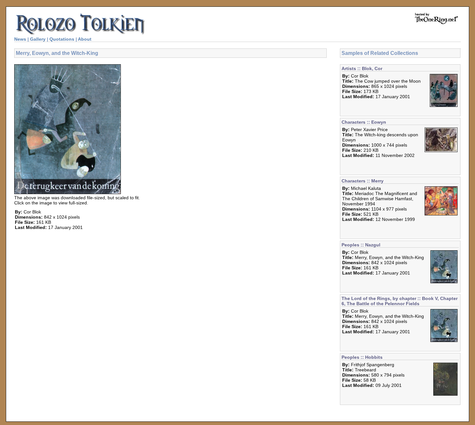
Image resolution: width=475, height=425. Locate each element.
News (20, 39)
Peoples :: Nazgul (361, 244)
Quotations (61, 39)
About (84, 39)
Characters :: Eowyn (364, 122)
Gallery (38, 39)
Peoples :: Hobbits (362, 357)
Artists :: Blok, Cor (362, 68)
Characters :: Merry (363, 180)
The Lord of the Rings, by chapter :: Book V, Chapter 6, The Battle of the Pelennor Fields (400, 301)
